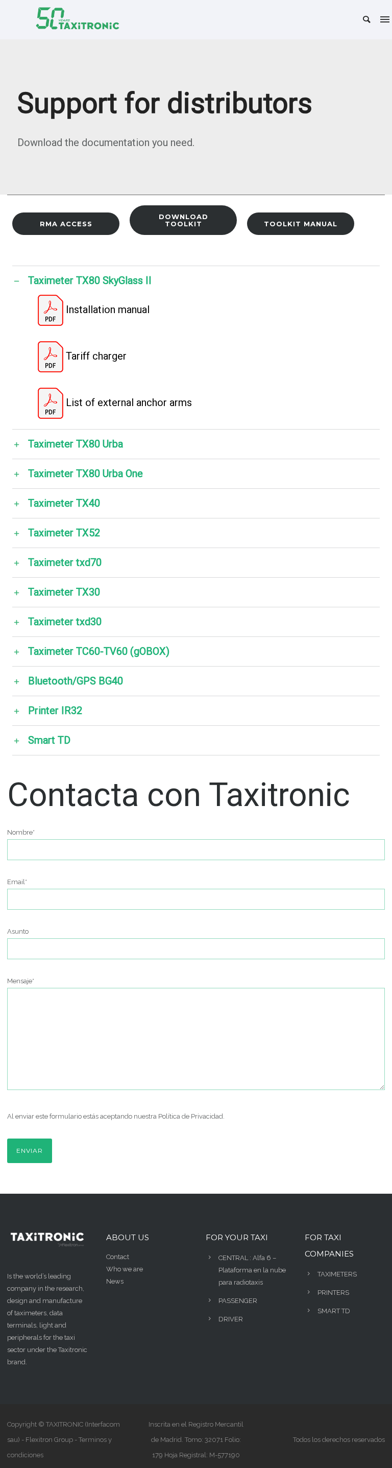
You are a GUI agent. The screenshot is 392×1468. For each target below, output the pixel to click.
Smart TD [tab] (49, 739)
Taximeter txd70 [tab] (65, 561)
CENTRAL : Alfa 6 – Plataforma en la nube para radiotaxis (252, 1270)
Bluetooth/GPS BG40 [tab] (75, 680)
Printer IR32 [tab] (55, 709)
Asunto (18, 931)
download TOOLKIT (183, 220)
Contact (117, 1257)
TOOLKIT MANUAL (300, 224)
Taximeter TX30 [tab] (64, 591)
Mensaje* (20, 981)
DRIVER (230, 1319)
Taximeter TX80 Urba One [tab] (85, 472)
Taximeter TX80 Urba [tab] (75, 443)
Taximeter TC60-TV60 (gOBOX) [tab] (98, 650)
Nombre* (21, 832)
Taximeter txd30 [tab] (65, 620)
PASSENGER (237, 1301)
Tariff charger (96, 356)
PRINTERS (333, 1292)
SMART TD (333, 1311)
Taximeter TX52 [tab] (64, 532)
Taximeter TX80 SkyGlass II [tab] (90, 279)
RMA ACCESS (66, 224)
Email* (17, 882)
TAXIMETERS (337, 1274)
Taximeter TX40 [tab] (64, 502)
